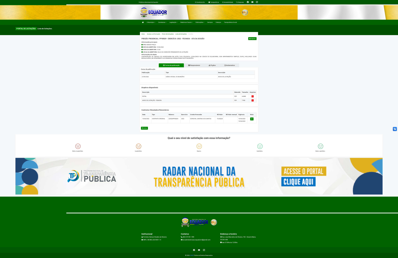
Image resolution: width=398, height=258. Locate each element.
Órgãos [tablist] (213, 65)
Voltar (145, 128)
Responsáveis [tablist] (195, 65)
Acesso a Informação (153, 34)
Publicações (199, 22)
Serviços (210, 22)
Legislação (173, 22)
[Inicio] (143, 22)
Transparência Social (230, 22)
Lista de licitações (181, 34)
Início (143, 34)
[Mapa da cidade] (199, 204)
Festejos (218, 22)
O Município (150, 22)
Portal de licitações (168, 34)
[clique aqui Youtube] (199, 250)
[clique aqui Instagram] (204, 250)
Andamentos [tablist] (230, 65)
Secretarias (161, 22)
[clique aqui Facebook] (194, 250)
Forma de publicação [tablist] (172, 65)
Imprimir (252, 38)
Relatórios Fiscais (186, 22)
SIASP (192, 255)
